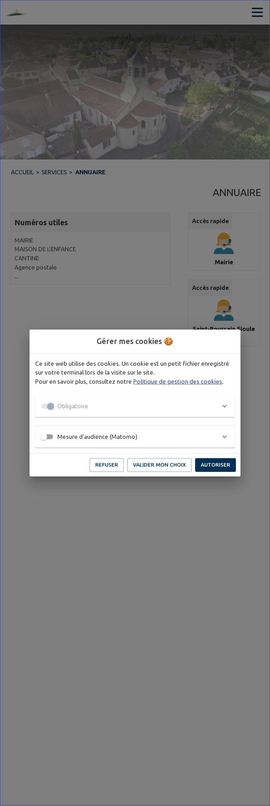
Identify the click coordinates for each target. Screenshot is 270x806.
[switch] (43, 436)
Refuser (106, 465)
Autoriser (215, 465)
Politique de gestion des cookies (177, 381)
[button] (135, 406)
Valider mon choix (159, 465)
